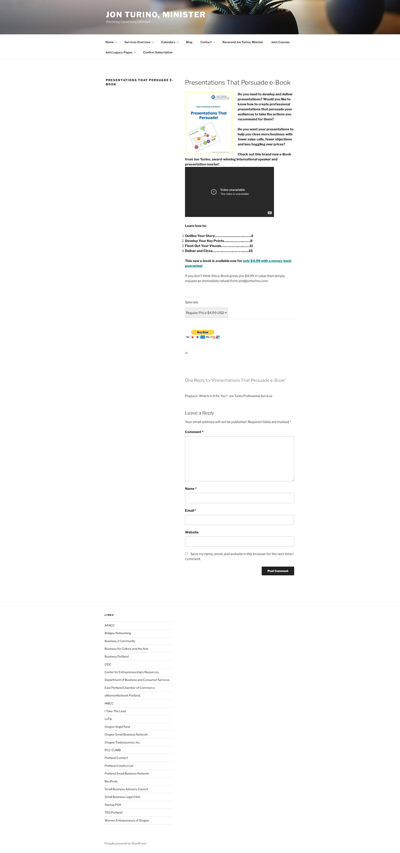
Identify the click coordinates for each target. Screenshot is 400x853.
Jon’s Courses (280, 42)
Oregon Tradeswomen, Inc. (122, 742)
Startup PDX (113, 804)
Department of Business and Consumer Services (137, 680)
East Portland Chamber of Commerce (130, 687)
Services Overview (137, 42)
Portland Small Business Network (127, 773)
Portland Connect (116, 758)
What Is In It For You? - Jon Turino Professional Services (235, 396)
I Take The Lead (115, 711)
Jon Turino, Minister (156, 14)
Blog (189, 42)
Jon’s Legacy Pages (118, 52)
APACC (110, 625)
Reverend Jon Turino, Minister (242, 42)
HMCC (109, 703)
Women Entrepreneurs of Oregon (127, 820)
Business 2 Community (120, 641)
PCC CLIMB (113, 750)
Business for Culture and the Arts (126, 648)
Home (109, 42)
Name (191, 489)
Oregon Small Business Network (126, 734)
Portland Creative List (119, 765)
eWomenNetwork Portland (122, 695)
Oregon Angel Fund (117, 726)
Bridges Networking (118, 633)
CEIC (108, 664)
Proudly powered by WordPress (125, 843)
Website (192, 532)
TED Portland (113, 812)
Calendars (168, 42)
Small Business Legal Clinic (123, 797)
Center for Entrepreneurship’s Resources (132, 672)
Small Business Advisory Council (126, 789)
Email (190, 511)
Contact (206, 42)
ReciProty (111, 781)
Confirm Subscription (157, 52)
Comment (194, 432)
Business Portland (117, 656)
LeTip (108, 719)
